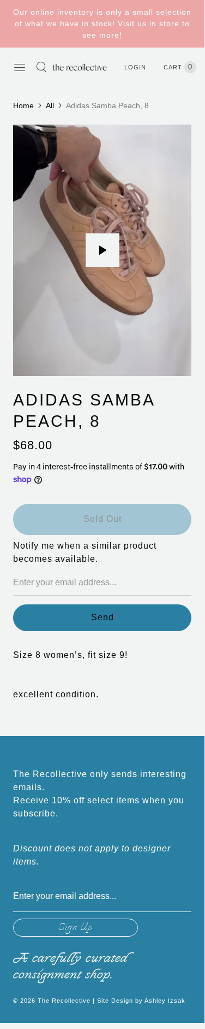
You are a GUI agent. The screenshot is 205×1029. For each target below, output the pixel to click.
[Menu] (20, 67)
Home (23, 105)
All (50, 105)
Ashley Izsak (164, 1000)
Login (135, 67)
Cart (178, 67)
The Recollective (64, 1000)
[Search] (41, 67)
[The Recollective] (79, 66)
